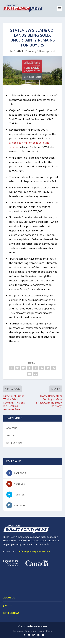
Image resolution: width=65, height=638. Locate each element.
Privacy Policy (45, 630)
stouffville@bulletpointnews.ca (32, 551)
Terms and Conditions (24, 630)
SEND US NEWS (14, 443)
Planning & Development (40, 51)
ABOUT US (11, 428)
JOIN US (10, 435)
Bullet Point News (37, 626)
